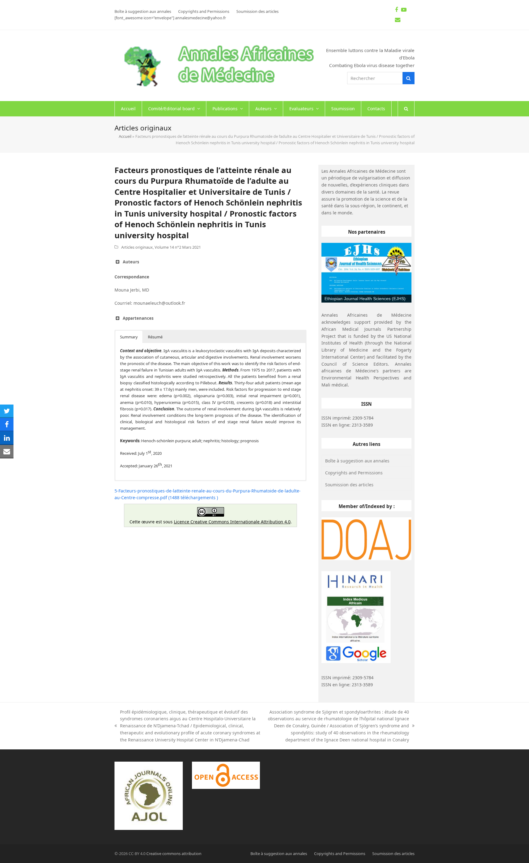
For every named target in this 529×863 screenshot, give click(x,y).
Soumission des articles (349, 485)
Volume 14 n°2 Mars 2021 (178, 247)
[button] (406, 108)
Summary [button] (129, 337)
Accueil (125, 136)
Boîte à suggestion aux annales (357, 461)
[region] (366, 273)
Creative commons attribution (173, 853)
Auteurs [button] (131, 262)
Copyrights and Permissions (354, 473)
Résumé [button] (155, 337)
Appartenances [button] (138, 318)
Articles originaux (137, 247)
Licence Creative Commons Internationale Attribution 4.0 (232, 522)
